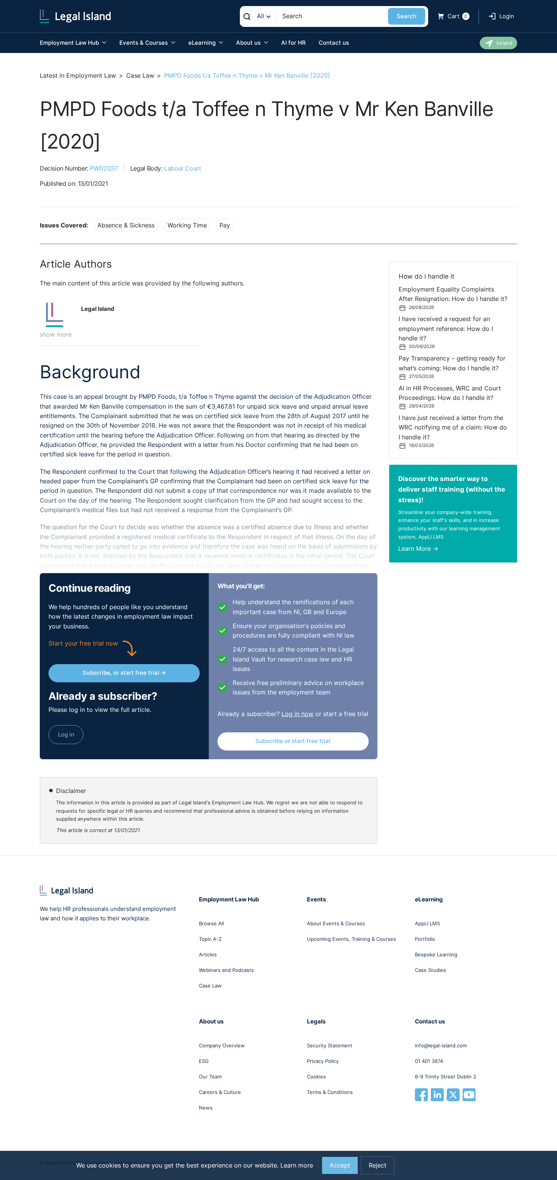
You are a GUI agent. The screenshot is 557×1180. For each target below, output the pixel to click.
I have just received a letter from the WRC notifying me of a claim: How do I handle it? (453, 427)
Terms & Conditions (330, 1092)
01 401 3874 (429, 1061)
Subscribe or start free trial (292, 740)
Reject (377, 1165)
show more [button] (56, 334)
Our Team (210, 1076)
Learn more (296, 1165)
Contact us (334, 42)
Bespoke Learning (436, 954)
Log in (66, 734)
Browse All (211, 923)
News (206, 1108)
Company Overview (222, 1045)
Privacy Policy (323, 1061)
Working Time (187, 225)
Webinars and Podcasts (226, 970)
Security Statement (329, 1045)
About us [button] (249, 42)
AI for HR (293, 42)
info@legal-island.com (441, 1045)
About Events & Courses (336, 923)
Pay (224, 225)
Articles (208, 954)
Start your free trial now (83, 643)
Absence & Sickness (126, 225)
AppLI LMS (427, 923)
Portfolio (425, 939)
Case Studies (430, 970)
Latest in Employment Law (78, 75)
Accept (340, 1165)
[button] (57, 315)
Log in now (297, 714)
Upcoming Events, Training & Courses (351, 939)
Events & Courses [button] (144, 42)
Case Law (140, 75)
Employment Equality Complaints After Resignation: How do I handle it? (453, 294)
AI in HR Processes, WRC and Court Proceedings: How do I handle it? (450, 393)
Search (406, 16)
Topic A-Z (210, 939)
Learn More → (418, 548)
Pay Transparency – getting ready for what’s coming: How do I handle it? (452, 363)
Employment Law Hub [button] (70, 42)
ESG (204, 1061)
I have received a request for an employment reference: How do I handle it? (446, 328)
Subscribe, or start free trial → (124, 672)
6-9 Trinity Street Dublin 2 (445, 1076)
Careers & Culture (220, 1092)
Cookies (316, 1076)
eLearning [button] (202, 42)
